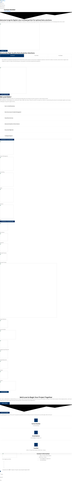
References (2, 6)
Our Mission (12, 55)
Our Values (61, 55)
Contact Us (2, 8)
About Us (2, 3)
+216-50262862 (7, 11)
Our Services (2, 5)
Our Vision (36, 55)
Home (1, 2)
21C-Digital (12, 469)
